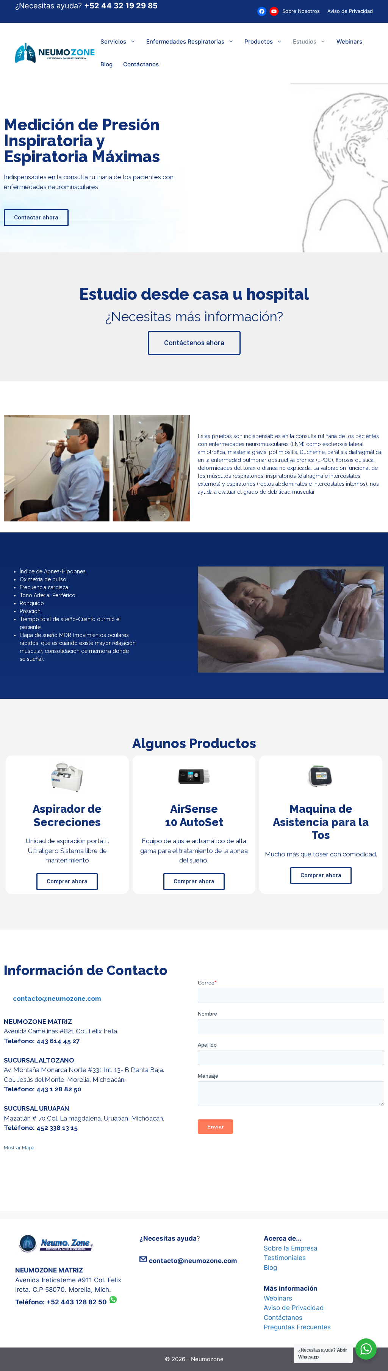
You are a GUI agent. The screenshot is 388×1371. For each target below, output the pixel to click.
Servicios (113, 41)
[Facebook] (261, 11)
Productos (258, 41)
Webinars (349, 41)
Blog (106, 64)
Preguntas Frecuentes (297, 1327)
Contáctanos (141, 64)
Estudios (304, 41)
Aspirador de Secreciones (67, 816)
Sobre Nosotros (301, 11)
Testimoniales (285, 1257)
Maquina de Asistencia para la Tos (321, 822)
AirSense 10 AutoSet (194, 816)
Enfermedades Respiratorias (185, 41)
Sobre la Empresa (291, 1248)
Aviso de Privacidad (350, 11)
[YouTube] (273, 11)
